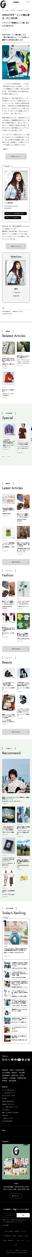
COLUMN (13, 1078)
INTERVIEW (6, 1075)
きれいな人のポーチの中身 (8, 1095)
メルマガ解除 (5, 1225)
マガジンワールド (9, 1250)
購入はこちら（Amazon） (12, 217)
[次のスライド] (6, 456)
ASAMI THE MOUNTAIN (8, 1101)
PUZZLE (4, 1081)
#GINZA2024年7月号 (7, 314)
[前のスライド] (3, 456)
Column (7, 10)
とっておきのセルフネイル (8, 1093)
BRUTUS (11, 1231)
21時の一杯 (5, 1115)
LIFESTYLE (14, 1075)
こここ (27, 1240)
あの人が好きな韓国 (7, 1121)
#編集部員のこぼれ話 (17, 311)
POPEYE (17, 1231)
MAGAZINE (12, 1081)
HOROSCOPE (21, 1078)
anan (6, 1231)
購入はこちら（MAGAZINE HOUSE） (15, 213)
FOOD (22, 1075)
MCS (16, 1245)
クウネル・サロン (20, 1240)
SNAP (12, 1070)
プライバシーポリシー (20, 1219)
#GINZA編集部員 (6, 311)
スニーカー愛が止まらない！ (9, 1090)
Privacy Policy (24, 1250)
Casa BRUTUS (7, 1236)
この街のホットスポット (8, 1118)
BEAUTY (14, 1073)
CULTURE (22, 1073)
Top (3, 10)
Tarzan (26, 1236)
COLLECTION (19, 1070)
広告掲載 (17, 1250)
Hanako (14, 1236)
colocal (4, 1240)
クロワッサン (24, 1231)
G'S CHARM (6, 1073)
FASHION (5, 1070)
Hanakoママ (11, 1240)
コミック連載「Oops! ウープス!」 (10, 1107)
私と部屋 (4, 1098)
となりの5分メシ (6, 1109)
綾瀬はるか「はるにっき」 (8, 1104)
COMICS (5, 1078)
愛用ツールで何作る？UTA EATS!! (10, 1112)
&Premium (20, 1236)
